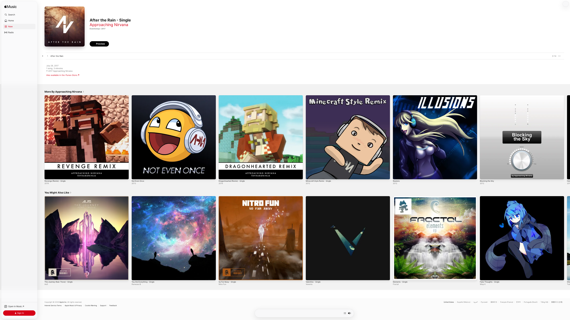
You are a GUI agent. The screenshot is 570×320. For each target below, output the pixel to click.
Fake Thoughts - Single (491, 197)
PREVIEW (553, 56)
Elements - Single (401, 197)
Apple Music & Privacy (73, 305)
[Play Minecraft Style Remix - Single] (309, 175)
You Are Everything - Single (144, 197)
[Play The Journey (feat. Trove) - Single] (48, 276)
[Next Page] (567, 137)
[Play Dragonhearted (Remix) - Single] (222, 175)
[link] (64, 91)
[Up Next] (345, 313)
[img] (10, 6)
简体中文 (494, 302)
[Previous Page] (41, 137)
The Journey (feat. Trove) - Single (60, 197)
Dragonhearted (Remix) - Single (233, 96)
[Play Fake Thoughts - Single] (483, 276)
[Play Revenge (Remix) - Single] (48, 175)
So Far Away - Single (228, 197)
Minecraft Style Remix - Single (320, 96)
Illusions (396, 96)
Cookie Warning (91, 305)
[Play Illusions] (396, 175)
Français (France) (506, 302)
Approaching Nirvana (109, 24)
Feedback (113, 305)
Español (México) (463, 302)
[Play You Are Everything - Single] (135, 276)
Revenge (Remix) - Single (56, 96)
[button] (19, 14)
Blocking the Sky (487, 96)
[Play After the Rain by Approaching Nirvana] (47, 56)
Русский (484, 302)
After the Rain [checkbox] (56, 56)
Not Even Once (139, 96)
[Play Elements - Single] (396, 276)
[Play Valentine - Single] (309, 276)
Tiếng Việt (544, 302)
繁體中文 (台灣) (557, 302)
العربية (476, 302)
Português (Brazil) (530, 302)
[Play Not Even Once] (135, 175)
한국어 (518, 302)
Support (103, 305)
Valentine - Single (314, 197)
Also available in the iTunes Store (61, 75)
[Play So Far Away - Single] (222, 276)
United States (449, 302)
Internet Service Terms (53, 305)
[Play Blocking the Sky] (483, 175)
